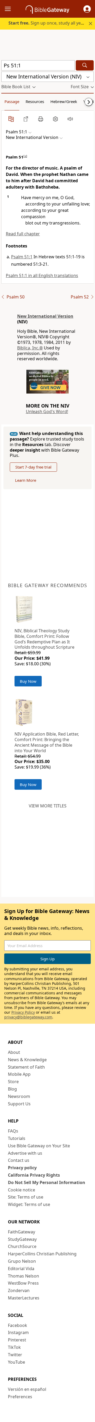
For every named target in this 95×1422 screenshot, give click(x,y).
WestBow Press (23, 1283)
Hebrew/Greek (63, 101)
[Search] (85, 65)
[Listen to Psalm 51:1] (70, 119)
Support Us (19, 1104)
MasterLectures (23, 1298)
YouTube (16, 1362)
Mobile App (19, 1074)
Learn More (25, 480)
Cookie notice (21, 1190)
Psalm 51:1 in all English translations (42, 275)
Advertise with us (25, 1153)
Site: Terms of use (25, 1197)
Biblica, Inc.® (30, 348)
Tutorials (16, 1138)
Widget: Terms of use (29, 1204)
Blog (12, 1089)
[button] (87, 9)
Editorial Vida (21, 1268)
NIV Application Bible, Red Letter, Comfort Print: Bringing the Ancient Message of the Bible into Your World (47, 742)
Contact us (18, 1160)
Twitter (15, 1355)
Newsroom (19, 1096)
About (14, 1052)
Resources (35, 101)
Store (13, 1081)
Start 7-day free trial (33, 467)
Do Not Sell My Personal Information (46, 1182)
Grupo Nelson (22, 1261)
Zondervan (19, 1290)
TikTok (14, 1347)
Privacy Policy (23, 1012)
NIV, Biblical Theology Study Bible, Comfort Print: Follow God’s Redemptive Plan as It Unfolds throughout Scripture (44, 639)
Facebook (17, 1325)
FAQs (13, 1131)
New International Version (45, 316)
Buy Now (28, 681)
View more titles (47, 806)
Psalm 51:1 (21, 257)
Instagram (18, 1332)
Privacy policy (22, 1168)
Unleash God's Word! (47, 411)
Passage (11, 101)
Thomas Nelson (23, 1276)
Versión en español (27, 1389)
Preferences (20, 1397)
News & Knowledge (27, 1060)
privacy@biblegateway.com (28, 1016)
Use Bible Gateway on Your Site (39, 1146)
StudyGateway (22, 1239)
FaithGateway (21, 1232)
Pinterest (17, 1340)
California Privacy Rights (34, 1175)
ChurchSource (22, 1246)
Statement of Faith (26, 1067)
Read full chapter (23, 234)
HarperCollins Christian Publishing (42, 1254)
